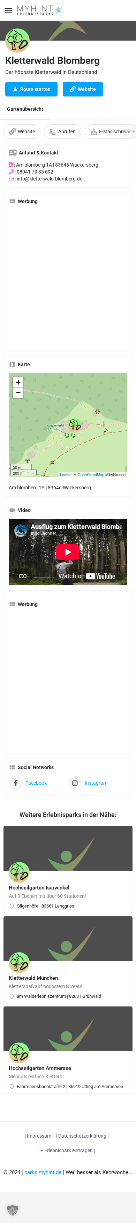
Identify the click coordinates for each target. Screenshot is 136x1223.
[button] (12, 1210)
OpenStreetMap (90, 474)
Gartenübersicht (25, 109)
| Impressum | (39, 1136)
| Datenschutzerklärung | (82, 1136)
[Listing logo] (17, 40)
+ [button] (18, 382)
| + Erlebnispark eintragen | (66, 1150)
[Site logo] (41, 10)
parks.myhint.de (42, 1172)
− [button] (18, 392)
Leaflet (65, 474)
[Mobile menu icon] (8, 10)
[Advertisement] (68, 277)
